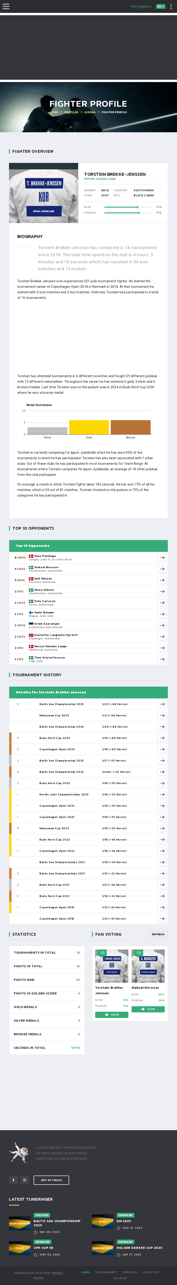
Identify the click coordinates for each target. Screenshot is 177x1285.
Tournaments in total (35, 952)
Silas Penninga (45, 556)
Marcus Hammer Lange (50, 646)
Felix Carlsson (45, 601)
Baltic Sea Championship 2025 (57, 1223)
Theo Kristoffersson (49, 658)
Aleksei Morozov (46, 567)
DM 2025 (124, 1221)
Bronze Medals (27, 1034)
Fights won (24, 979)
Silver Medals (26, 1020)
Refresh (158, 934)
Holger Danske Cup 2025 (139, 1247)
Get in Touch (51, 1180)
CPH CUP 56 (43, 1247)
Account (120, 1278)
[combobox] (160, 6)
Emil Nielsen (43, 578)
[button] (162, 557)
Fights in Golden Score (35, 993)
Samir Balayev (44, 612)
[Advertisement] (88, 47)
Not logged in (141, 6)
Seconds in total (30, 1047)
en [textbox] (159, 6)
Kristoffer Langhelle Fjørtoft (56, 635)
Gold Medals (25, 1007)
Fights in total (28, 966)
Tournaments (106, 1272)
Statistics (150, 1272)
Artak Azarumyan (47, 624)
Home (86, 1272)
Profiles (130, 1272)
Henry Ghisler (44, 590)
